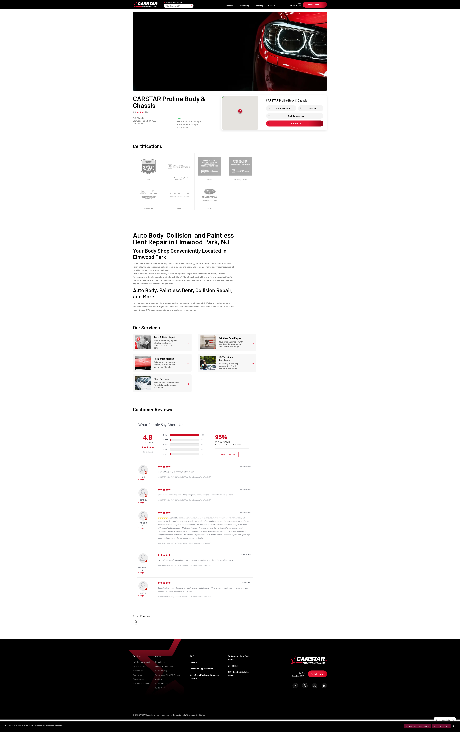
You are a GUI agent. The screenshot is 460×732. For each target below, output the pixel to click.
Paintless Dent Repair (141, 662)
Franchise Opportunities (201, 668)
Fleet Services (138, 679)
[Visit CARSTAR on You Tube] (314, 685)
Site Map (202, 715)
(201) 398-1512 (139, 123)
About (158, 656)
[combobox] (165, 6)
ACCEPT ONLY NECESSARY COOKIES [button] (417, 726)
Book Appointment (296, 116)
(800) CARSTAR (294, 4)
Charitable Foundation (164, 666)
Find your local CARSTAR (174, 2)
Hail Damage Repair (141, 666)
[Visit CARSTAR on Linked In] (324, 685)
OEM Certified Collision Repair (238, 674)
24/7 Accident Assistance (138, 672)
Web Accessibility (191, 715)
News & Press (161, 662)
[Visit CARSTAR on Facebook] (295, 685)
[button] (453, 726)
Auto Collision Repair (141, 683)
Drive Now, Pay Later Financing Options (204, 676)
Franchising (244, 5)
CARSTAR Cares (161, 683)
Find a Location (315, 4)
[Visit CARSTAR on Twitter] (305, 685)
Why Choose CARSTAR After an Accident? (167, 677)
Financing (258, 5)
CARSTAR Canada (162, 688)
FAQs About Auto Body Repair (239, 658)
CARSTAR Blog (161, 670)
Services (229, 5)
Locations (233, 665)
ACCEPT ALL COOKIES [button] (441, 726)
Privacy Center (178, 715)
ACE (192, 656)
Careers (271, 5)
